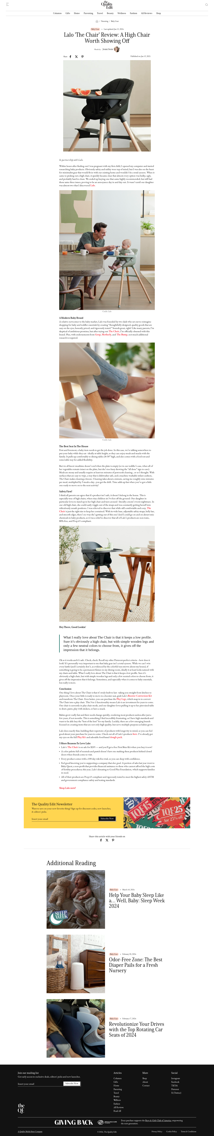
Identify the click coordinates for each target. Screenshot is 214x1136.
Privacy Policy (157, 1132)
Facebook (175, 1082)
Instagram (175, 1078)
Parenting (88, 13)
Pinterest (175, 1089)
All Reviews (146, 13)
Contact (146, 1086)
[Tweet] (76, 56)
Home (77, 13)
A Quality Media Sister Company (30, 1132)
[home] (107, 4)
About (145, 1082)
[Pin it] (82, 56)
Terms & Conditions (188, 1132)
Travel (100, 13)
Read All (117, 1111)
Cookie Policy (171, 1132)
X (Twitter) (176, 1093)
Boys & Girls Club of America (158, 1121)
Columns (57, 13)
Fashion (133, 13)
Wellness (122, 13)
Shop (158, 13)
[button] (205, 5)
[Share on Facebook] (70, 56)
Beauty (110, 13)
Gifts (68, 13)
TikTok (174, 1086)
